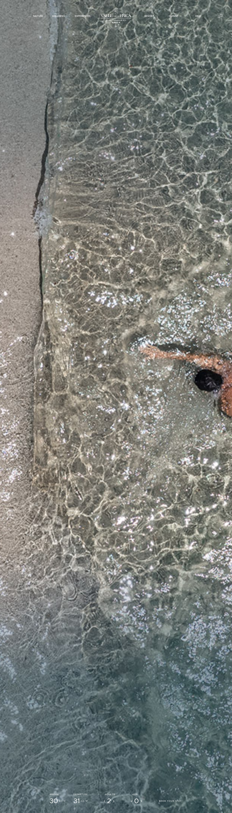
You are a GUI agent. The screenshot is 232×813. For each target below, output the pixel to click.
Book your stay (170, 801)
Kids (198, 16)
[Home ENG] (116, 16)
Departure (80, 794)
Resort (149, 16)
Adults (110, 794)
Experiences (83, 16)
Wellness (58, 16)
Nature (38, 16)
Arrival (54, 794)
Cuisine (173, 16)
